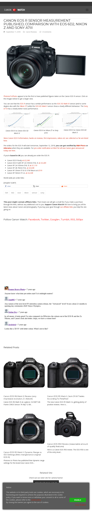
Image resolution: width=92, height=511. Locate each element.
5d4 (6, 193)
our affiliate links (66, 207)
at (30, 168)
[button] (87, 10)
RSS (73, 219)
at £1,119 (33, 165)
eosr (19, 193)
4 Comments (46, 32)
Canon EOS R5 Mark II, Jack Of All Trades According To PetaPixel (65, 397)
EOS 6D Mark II (41, 106)
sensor (34, 193)
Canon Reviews (31, 32)
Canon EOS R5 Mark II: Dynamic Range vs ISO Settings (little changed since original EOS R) (22, 454)
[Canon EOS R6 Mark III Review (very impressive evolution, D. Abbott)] (24, 372)
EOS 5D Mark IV (63, 103)
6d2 (12, 193)
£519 (40, 170)
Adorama (8, 148)
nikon (26, 193)
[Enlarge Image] (46, 64)
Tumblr (65, 219)
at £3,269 (42, 163)
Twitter (45, 219)
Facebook (34, 219)
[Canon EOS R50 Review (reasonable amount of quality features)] (67, 424)
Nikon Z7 (23, 106)
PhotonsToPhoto (10, 96)
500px (79, 219)
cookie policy (36, 500)
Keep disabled (80, 505)
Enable (77, 500)
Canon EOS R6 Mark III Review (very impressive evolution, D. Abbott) (20, 397)
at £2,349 (26, 160)
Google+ (55, 219)
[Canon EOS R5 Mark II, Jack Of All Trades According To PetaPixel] (67, 372)
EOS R (22, 103)
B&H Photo (81, 145)
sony (42, 193)
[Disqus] (46, 253)
